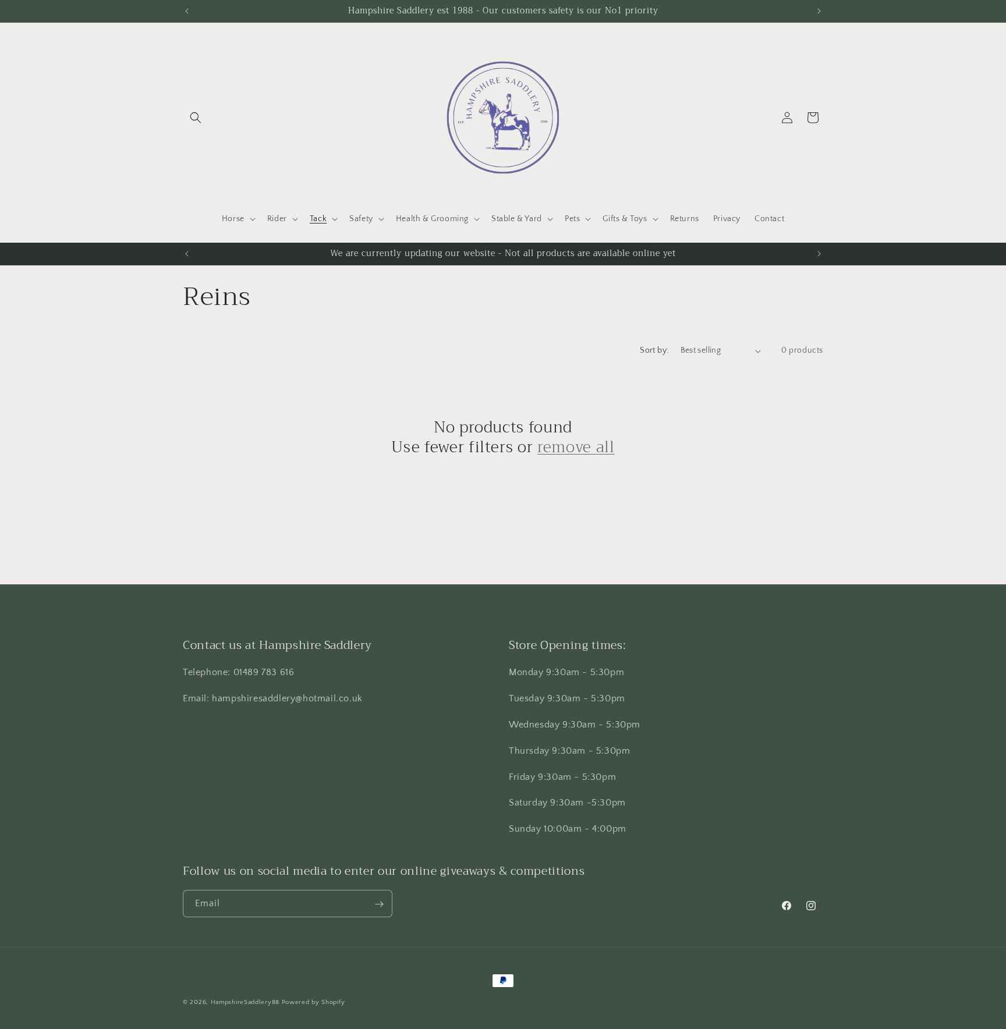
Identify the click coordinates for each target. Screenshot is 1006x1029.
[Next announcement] (819, 11)
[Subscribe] (379, 904)
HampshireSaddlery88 (245, 1002)
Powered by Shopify (313, 1002)
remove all (576, 447)
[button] (195, 117)
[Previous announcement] (187, 11)
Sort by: (654, 350)
